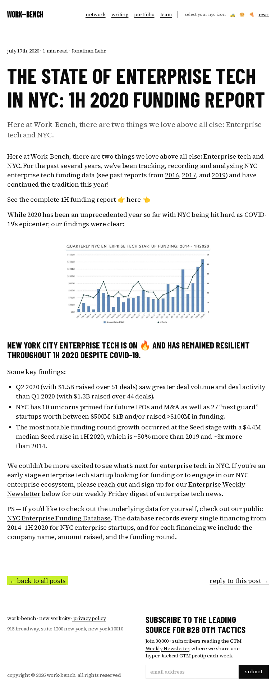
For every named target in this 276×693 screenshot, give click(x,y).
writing (120, 14)
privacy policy (89, 618)
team (166, 14)
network (96, 14)
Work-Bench (49, 156)
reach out (112, 484)
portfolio (144, 14)
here (133, 199)
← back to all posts (37, 580)
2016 (172, 174)
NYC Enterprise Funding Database (59, 518)
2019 (219, 174)
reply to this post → (239, 580)
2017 (189, 174)
